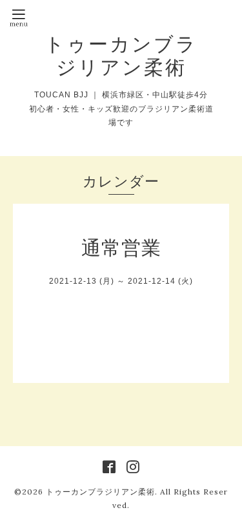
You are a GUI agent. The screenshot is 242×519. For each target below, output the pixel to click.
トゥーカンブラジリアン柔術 (121, 55)
